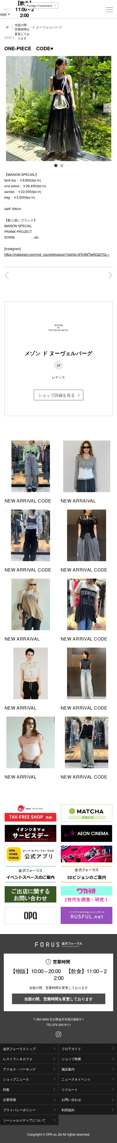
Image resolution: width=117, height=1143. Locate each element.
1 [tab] (55, 165)
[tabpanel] (58, 108)
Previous (9, 112)
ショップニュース (16, 1079)
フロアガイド (71, 1048)
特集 (6, 1089)
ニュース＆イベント (76, 1079)
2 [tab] (61, 165)
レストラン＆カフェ (17, 1058)
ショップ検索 (71, 1058)
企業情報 (9, 1099)
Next (108, 112)
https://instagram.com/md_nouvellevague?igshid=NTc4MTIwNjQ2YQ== (56, 254)
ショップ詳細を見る (56, 395)
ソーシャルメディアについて (24, 1120)
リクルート (69, 1089)
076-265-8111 (62, 1024)
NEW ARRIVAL (21, 708)
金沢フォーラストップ (19, 1048)
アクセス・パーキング (19, 1069)
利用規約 (68, 1109)
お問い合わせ (71, 1099)
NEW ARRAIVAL (78, 501)
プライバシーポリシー (19, 1109)
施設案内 (68, 1069)
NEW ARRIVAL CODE (28, 501)
